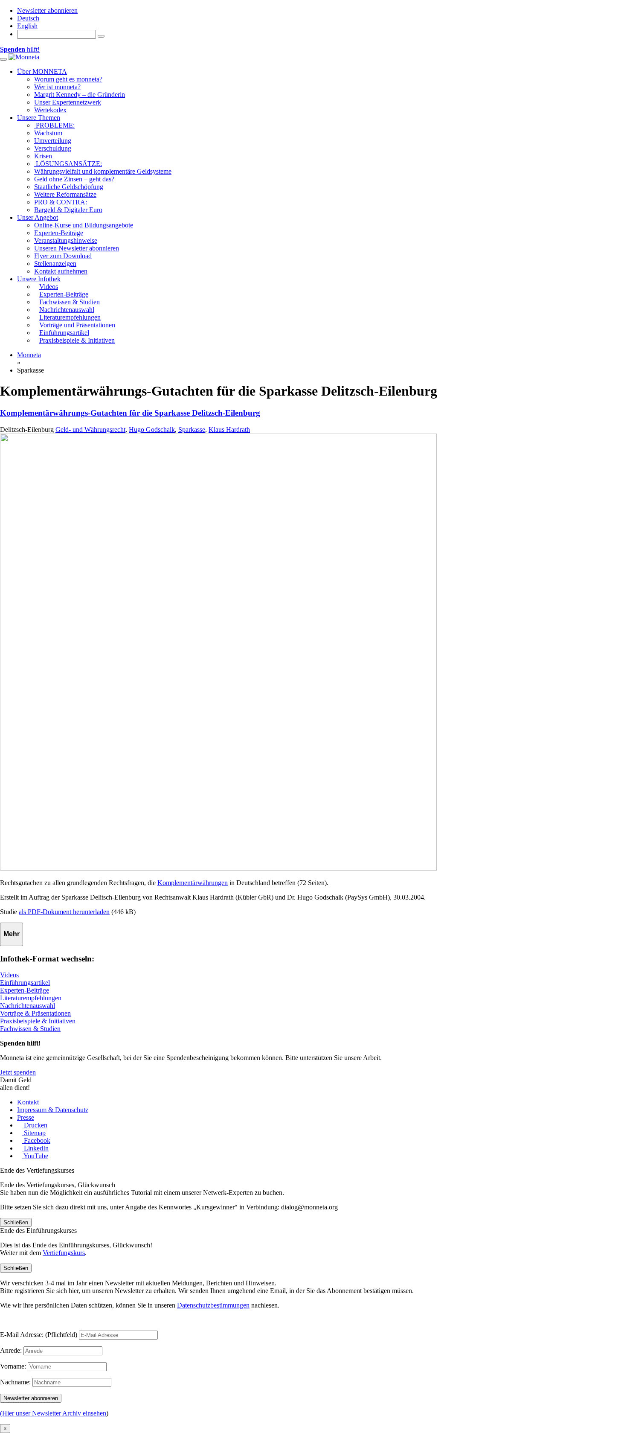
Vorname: (13, 1366)
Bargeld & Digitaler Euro (68, 209)
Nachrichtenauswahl (27, 1005)
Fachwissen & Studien (30, 1028)
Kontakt (28, 1102)
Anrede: (11, 1350)
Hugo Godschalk (152, 429)
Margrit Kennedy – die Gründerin (79, 94)
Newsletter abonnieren (47, 10)
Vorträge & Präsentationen (35, 1013)
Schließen (15, 1222)
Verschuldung (52, 148)
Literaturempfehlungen (30, 998)
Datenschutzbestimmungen (213, 1305)
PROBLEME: (54, 125)
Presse (25, 1117)
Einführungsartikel (25, 982)
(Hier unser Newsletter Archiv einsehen (53, 1413)
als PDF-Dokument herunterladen (64, 911)
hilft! (20, 49)
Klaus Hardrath (229, 429)
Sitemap (34, 1132)
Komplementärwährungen (192, 882)
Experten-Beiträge (58, 232)
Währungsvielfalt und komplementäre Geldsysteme (102, 171)
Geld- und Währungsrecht (90, 429)
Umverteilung (52, 140)
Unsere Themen (38, 117)
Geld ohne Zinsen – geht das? (74, 179)
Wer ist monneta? (57, 86)
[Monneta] (24, 57)
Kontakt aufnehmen (60, 271)
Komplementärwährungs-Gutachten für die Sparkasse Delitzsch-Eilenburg (130, 412)
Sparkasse (191, 429)
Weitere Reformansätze (65, 194)
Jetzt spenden (18, 1072)
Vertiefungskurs (64, 1252)
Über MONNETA (42, 71)
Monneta (29, 354)
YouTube (35, 1155)
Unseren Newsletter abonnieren (76, 248)
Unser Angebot (37, 217)
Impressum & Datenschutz (52, 1109)
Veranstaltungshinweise (65, 240)
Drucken (34, 1125)
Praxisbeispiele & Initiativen (37, 1021)
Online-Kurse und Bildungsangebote (83, 225)
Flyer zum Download (63, 255)
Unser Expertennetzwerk (67, 102)
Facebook (36, 1140)
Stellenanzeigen (55, 263)
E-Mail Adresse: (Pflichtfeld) (38, 1334)
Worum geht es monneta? (68, 79)
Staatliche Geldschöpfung (68, 186)
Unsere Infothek (39, 279)
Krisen (43, 156)
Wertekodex (50, 110)
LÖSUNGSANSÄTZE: (68, 163)
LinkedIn (35, 1148)
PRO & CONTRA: (60, 202)
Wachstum (48, 133)
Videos (9, 975)
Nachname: (15, 1382)
